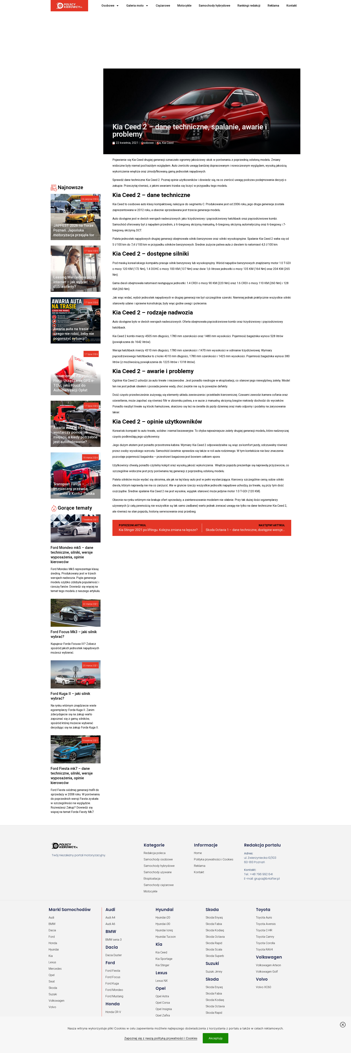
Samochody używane (158, 872)
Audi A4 (110, 917)
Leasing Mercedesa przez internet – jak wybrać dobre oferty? (74, 282)
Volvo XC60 (263, 987)
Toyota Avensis (266, 924)
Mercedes (55, 968)
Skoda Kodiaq (215, 930)
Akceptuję (215, 1038)
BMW (52, 924)
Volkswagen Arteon (268, 965)
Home (198, 853)
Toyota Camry (265, 936)
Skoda (53, 988)
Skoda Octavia (215, 936)
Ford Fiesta (112, 970)
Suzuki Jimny (214, 971)
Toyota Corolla (265, 943)
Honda (53, 943)
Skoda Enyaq (214, 917)
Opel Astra (162, 996)
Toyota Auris (264, 917)
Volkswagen (56, 1000)
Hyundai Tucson (166, 936)
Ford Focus (112, 977)
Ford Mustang (114, 996)
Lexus (52, 962)
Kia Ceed (167, 143)
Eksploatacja (152, 878)
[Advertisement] (162, 38)
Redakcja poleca (154, 853)
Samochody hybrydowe (214, 5)
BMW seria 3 (113, 939)
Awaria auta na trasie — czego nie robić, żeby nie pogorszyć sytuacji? (73, 334)
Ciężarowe (163, 5)
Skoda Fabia (214, 924)
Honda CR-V (113, 1012)
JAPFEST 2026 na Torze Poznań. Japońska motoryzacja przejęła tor (73, 230)
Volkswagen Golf (267, 971)
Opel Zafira (163, 1015)
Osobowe (107, 5)
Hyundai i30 (163, 924)
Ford (52, 936)
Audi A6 (110, 924)
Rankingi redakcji (248, 5)
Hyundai (54, 949)
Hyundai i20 (163, 917)
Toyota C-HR (264, 930)
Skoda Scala (214, 949)
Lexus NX (162, 980)
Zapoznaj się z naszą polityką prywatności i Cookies (160, 1038)
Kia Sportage (164, 959)
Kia (159, 143)
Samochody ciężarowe (159, 885)
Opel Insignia (164, 1009)
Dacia (52, 930)
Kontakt (291, 5)
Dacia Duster (113, 955)
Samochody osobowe (158, 859)
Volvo (52, 1007)
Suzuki (53, 994)
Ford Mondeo (114, 990)
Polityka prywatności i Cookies (213, 859)
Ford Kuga (112, 983)
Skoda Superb (215, 956)
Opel (51, 975)
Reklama (273, 5)
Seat (52, 981)
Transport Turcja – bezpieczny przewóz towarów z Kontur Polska (74, 489)
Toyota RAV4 (264, 949)
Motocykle (184, 5)
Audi (51, 917)
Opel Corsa (163, 1002)
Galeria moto (135, 5)
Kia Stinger (162, 965)
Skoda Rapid (214, 943)
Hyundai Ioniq (164, 930)
